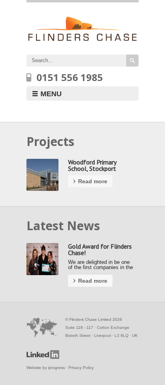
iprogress (56, 367)
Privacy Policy (81, 367)
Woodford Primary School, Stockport (92, 165)
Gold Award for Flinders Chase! (100, 249)
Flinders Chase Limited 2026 (95, 319)
